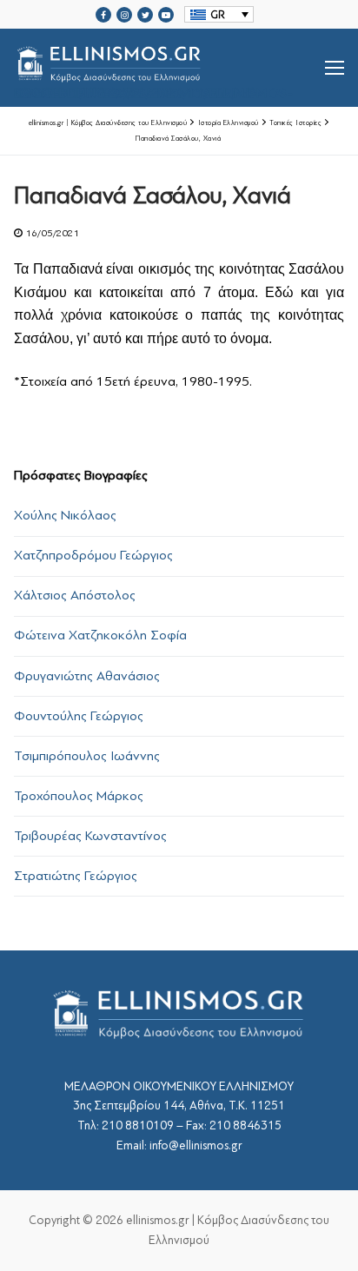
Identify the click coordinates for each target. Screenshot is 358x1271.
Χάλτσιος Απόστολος (75, 595)
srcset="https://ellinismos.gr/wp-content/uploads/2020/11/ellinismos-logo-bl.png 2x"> (153, 88)
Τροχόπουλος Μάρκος (78, 796)
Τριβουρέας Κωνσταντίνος (90, 836)
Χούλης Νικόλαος (65, 515)
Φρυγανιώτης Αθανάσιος (87, 676)
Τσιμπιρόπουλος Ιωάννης (87, 756)
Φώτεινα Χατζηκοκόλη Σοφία (100, 635)
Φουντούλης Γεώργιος (78, 716)
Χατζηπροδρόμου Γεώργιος (93, 555)
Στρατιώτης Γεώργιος (75, 876)
